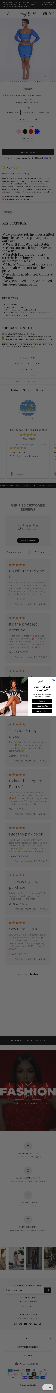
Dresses (42, 701)
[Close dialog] (54, 679)
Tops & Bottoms (42, 711)
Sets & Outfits (42, 706)
